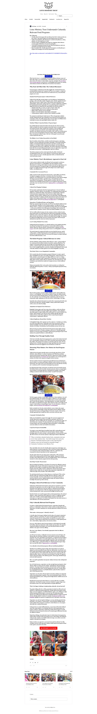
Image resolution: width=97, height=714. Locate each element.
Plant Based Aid (52, 19)
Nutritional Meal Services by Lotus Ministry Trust (31, 684)
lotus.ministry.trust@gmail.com (50, 707)
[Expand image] (40, 632)
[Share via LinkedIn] (35, 662)
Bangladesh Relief (44, 19)
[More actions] (66, 26)
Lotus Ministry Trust (59, 19)
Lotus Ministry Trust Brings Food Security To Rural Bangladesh (47, 684)
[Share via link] (37, 662)
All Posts (26, 19)
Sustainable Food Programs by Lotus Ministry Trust (64, 684)
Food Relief (31, 19)
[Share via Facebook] (30, 662)
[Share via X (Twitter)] (32, 662)
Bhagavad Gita (66, 19)
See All (71, 671)
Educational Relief (37, 19)
